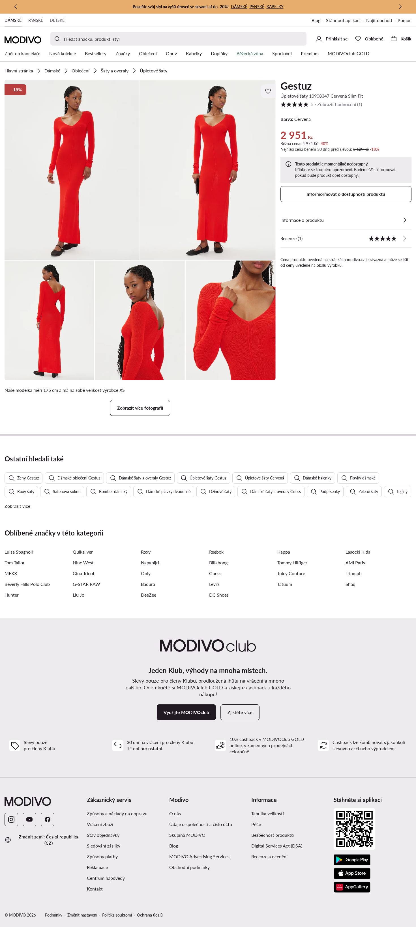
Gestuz (296, 85)
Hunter (12, 594)
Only (146, 573)
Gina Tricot (84, 573)
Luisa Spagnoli (19, 551)
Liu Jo (78, 594)
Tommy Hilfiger (292, 562)
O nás (175, 813)
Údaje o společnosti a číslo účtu (200, 824)
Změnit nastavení (82, 915)
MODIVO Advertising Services (199, 856)
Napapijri (150, 562)
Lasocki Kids (358, 551)
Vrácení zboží (100, 824)
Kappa (283, 551)
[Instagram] (11, 819)
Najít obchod (379, 20)
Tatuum (284, 584)
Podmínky (53, 915)
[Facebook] (47, 819)
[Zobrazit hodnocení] (404, 238)
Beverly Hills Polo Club (27, 584)
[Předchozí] (16, 7)
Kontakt (95, 888)
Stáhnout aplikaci (343, 20)
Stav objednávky (103, 835)
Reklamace (97, 867)
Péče (256, 824)
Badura (148, 584)
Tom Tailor (15, 562)
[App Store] (352, 873)
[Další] (400, 7)
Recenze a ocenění (269, 856)
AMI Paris (355, 562)
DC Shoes (219, 594)
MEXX (11, 573)
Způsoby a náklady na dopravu (117, 813)
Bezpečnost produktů (272, 835)
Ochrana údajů (150, 915)
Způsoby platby (102, 856)
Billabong (218, 562)
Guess (215, 573)
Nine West (83, 562)
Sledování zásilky (103, 845)
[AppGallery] (352, 887)
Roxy (146, 551)
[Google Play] (352, 860)
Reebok (216, 551)
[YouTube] (29, 819)
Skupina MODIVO (187, 835)
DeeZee (148, 594)
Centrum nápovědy (106, 878)
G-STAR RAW (86, 584)
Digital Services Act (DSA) (276, 845)
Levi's (214, 584)
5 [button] (321, 104)
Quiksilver (83, 551)
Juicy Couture (291, 573)
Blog (316, 20)
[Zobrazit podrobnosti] (404, 220)
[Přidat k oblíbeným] (268, 91)
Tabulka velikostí (267, 813)
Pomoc (404, 20)
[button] (72, 170)
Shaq (350, 584)
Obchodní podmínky (189, 867)
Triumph (354, 573)
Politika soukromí (117, 915)
